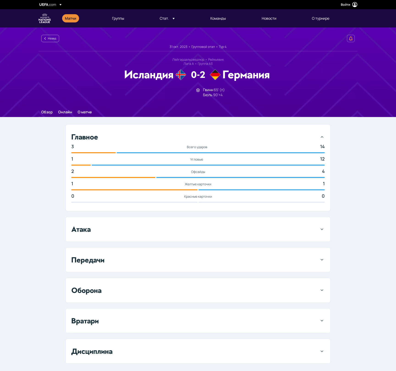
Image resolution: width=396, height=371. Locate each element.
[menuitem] (83, 18)
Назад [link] (52, 38)
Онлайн (65, 112)
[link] (70, 18)
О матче (85, 112)
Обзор (47, 112)
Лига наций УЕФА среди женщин (44, 18)
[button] (167, 18)
